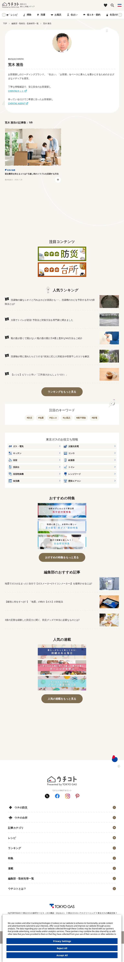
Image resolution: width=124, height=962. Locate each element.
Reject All (62, 948)
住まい (74, 14)
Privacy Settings (62, 941)
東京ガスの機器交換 (106, 913)
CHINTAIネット (16, 90)
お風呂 (58, 14)
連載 (10, 868)
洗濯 (43, 14)
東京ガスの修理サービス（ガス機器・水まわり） (44, 913)
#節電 (94, 417)
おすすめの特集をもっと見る (62, 557)
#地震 (41, 417)
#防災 (29, 417)
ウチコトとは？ (17, 888)
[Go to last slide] (4, 15)
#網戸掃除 (81, 417)
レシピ (14, 14)
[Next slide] (120, 15)
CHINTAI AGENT (16, 103)
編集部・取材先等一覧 (21, 878)
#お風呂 (66, 417)
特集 (10, 858)
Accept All (62, 955)
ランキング (14, 848)
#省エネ (53, 417)
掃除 (29, 14)
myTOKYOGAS (14, 913)
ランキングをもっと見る (62, 391)
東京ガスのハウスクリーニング (81, 913)
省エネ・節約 (93, 14)
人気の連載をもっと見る (62, 698)
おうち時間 (15, 893)
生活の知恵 (115, 14)
